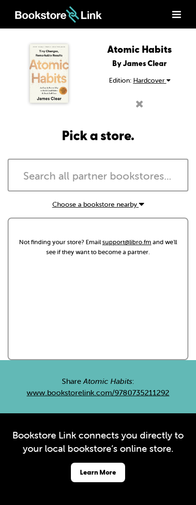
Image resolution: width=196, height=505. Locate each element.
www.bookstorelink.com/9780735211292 (98, 392)
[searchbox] (98, 176)
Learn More (98, 472)
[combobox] (98, 175)
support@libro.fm (126, 242)
